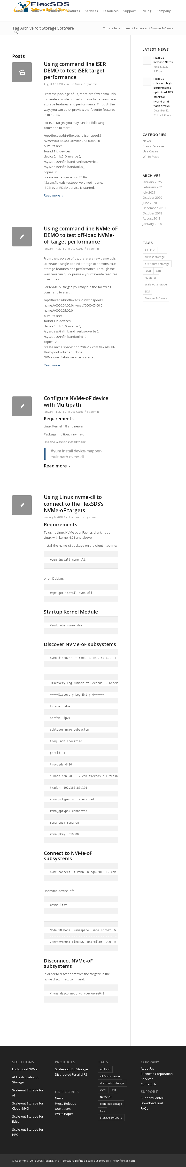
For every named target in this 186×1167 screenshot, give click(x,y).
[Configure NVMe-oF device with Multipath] (22, 406)
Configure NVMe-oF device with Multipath (76, 401)
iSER (158, 270)
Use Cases (76, 84)
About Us (147, 1068)
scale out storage (156, 284)
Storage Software (156, 298)
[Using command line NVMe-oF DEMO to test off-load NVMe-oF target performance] (22, 236)
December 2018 (154, 208)
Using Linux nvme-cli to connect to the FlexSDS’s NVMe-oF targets (73, 504)
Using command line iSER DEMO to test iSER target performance (75, 71)
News (147, 141)
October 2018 (152, 213)
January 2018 (152, 223)
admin (93, 84)
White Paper (152, 156)
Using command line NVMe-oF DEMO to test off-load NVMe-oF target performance (81, 235)
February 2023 (153, 187)
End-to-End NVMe (25, 1069)
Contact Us (148, 1084)
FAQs (144, 1108)
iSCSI (148, 270)
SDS (147, 291)
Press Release (153, 146)
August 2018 (151, 218)
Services (147, 1079)
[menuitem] (19, 11)
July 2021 (149, 192)
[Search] (16, 32)
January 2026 (152, 182)
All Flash (150, 250)
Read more (52, 195)
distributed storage (157, 264)
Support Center (152, 1098)
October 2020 (152, 197)
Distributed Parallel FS (71, 1074)
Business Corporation (157, 1074)
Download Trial (152, 1103)
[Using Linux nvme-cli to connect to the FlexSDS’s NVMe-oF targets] (22, 505)
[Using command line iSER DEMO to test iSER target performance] (22, 72)
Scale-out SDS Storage (71, 1069)
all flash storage (155, 257)
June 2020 (150, 203)
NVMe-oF (151, 277)
